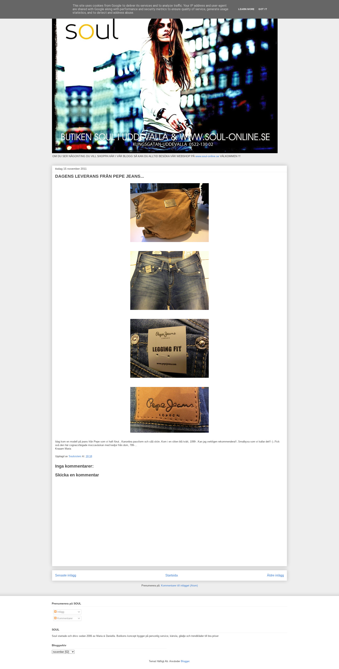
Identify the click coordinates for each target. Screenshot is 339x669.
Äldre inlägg (275, 575)
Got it (262, 9)
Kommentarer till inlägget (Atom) (179, 585)
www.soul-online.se (207, 156)
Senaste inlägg (65, 575)
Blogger (185, 661)
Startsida (171, 575)
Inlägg (60, 611)
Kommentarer (64, 618)
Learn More (246, 9)
